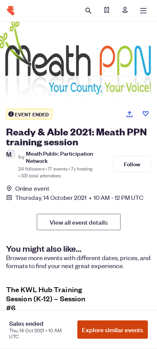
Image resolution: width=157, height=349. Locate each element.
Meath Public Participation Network (59, 157)
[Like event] (145, 113)
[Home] (10, 10)
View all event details (79, 222)
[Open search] (88, 10)
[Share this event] (129, 114)
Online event (32, 188)
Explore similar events (112, 329)
